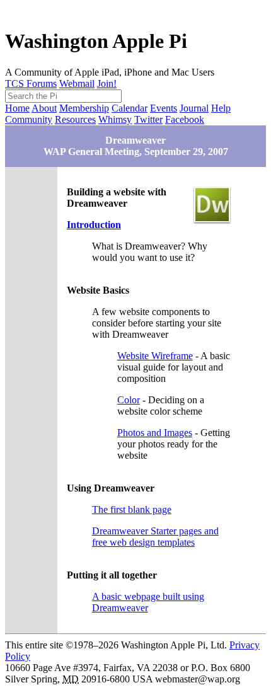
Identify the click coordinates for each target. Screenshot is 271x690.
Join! (107, 83)
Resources (75, 119)
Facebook (184, 119)
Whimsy (115, 119)
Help (221, 108)
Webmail (77, 83)
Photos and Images (154, 432)
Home (17, 108)
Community (28, 119)
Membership (84, 108)
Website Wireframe (155, 355)
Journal (194, 108)
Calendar (129, 108)
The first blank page (131, 509)
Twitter (148, 119)
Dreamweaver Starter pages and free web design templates (155, 537)
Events (163, 108)
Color (128, 399)
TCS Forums (31, 83)
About (44, 108)
